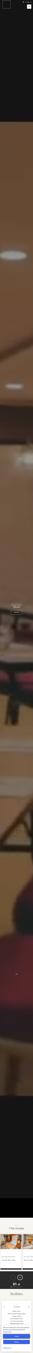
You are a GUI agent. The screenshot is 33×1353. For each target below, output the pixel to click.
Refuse (16, 1342)
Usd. (30, 2)
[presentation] (4, 1307)
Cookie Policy (7, 1332)
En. (25, 2)
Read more (16, 612)
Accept (16, 1336)
